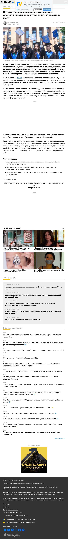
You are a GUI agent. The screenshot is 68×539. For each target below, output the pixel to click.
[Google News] (19, 530)
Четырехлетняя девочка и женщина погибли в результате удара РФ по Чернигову (31, 432)
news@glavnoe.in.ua (13, 519)
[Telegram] (12, 530)
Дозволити (47, 9)
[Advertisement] (34, 117)
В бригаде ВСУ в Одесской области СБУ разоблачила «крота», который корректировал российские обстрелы (31, 364)
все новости (59, 438)
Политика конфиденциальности (12, 512)
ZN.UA (19, 78)
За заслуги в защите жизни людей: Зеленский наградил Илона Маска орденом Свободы (30, 377)
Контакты (6, 507)
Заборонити (38, 9)
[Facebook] (5, 530)
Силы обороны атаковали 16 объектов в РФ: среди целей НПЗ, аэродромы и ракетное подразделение (33, 343)
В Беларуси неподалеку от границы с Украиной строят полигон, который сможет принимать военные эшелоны (31, 392)
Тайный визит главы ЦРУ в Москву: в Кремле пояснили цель (27, 407)
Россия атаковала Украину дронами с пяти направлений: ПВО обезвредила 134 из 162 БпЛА (32, 424)
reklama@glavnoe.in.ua (13, 522)
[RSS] (23, 530)
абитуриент (11, 179)
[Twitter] (8, 530)
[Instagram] (16, 530)
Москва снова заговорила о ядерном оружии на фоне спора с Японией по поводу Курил (32, 335)
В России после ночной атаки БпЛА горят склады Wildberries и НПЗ (29, 418)
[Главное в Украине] (9, 2)
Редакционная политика (10, 510)
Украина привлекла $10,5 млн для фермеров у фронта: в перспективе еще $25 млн (33, 350)
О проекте (6, 504)
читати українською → (58, 22)
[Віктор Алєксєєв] (5, 24)
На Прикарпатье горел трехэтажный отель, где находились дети (28, 412)
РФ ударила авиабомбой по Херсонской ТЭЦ (20, 357)
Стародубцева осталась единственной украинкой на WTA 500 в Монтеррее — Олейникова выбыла (33, 385)
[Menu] (66, 2)
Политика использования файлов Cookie (15, 515)
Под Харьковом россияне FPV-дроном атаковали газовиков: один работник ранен (33, 400)
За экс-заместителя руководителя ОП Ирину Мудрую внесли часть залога (32, 370)
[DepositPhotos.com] (12, 535)
